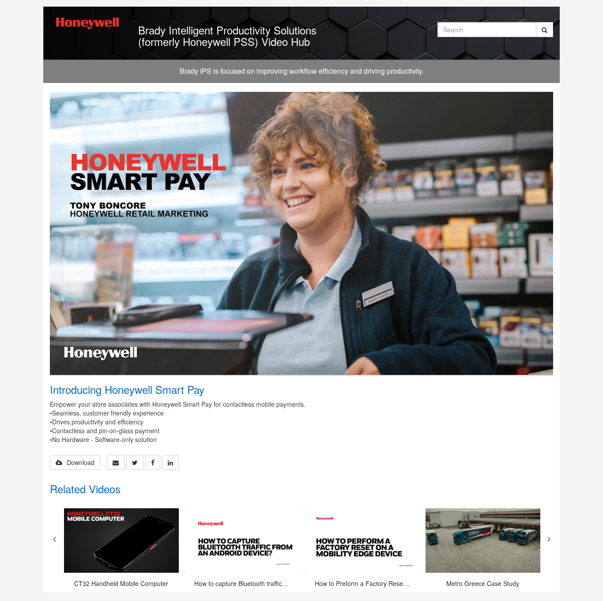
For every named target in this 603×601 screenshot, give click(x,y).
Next (548, 539)
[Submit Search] (544, 29)
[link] (134, 462)
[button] (115, 462)
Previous (54, 539)
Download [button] (80, 462)
